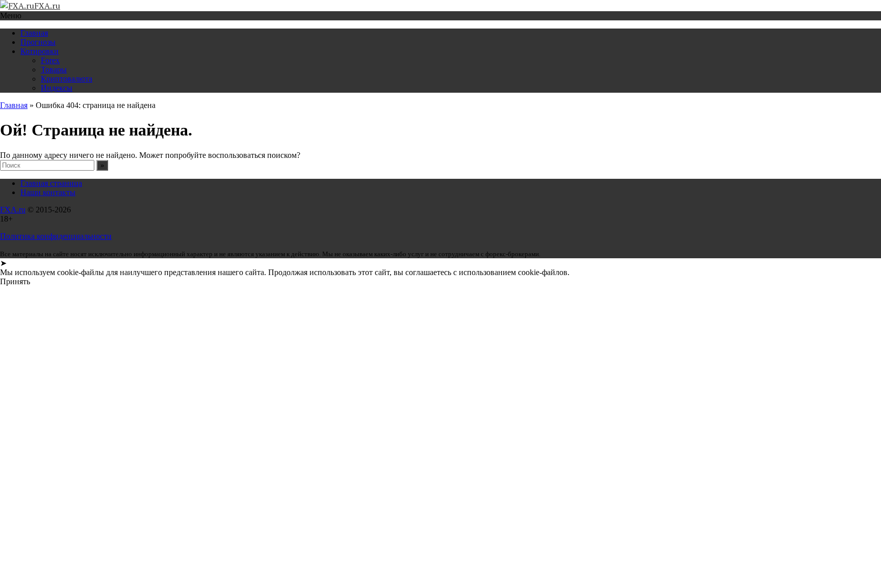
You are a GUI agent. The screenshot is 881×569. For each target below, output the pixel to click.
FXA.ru (12, 209)
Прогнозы (38, 42)
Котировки (39, 51)
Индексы (56, 88)
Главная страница (51, 183)
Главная (34, 33)
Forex (50, 60)
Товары (54, 69)
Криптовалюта (66, 78)
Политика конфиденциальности (56, 236)
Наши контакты (47, 192)
